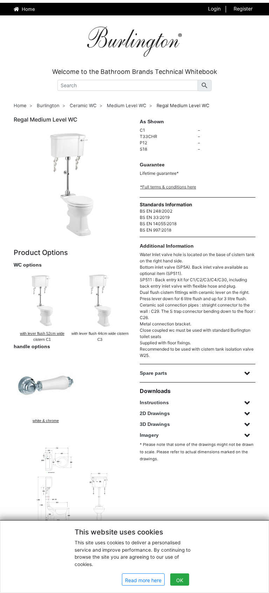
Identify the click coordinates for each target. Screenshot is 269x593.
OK (179, 580)
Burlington (48, 105)
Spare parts (153, 373)
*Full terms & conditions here (168, 186)
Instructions (154, 402)
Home (20, 105)
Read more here (143, 580)
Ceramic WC (83, 105)
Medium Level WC (126, 105)
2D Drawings (155, 413)
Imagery (149, 435)
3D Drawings (155, 424)
